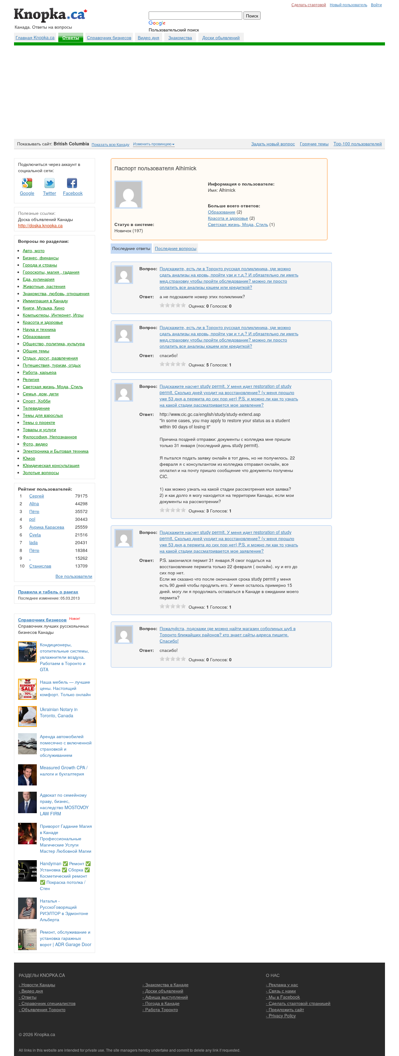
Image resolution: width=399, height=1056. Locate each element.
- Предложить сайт (285, 1009)
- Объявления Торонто (42, 1009)
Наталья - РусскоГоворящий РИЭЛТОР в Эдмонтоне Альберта (64, 910)
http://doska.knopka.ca (40, 225)
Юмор (29, 458)
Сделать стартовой (308, 4)
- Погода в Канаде (161, 1003)
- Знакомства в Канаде (165, 984)
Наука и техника (39, 329)
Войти (376, 4)
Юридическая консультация (51, 465)
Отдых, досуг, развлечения (50, 358)
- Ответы (27, 997)
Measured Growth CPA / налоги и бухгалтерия (64, 770)
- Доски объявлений (162, 991)
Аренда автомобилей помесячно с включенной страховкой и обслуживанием (66, 745)
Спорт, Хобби (36, 401)
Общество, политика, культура (54, 343)
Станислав (40, 566)
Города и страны (40, 265)
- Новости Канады (37, 984)
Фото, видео (35, 444)
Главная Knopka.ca (35, 37)
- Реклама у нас (282, 984)
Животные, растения (44, 286)
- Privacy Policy (281, 1015)
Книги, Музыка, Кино (44, 307)
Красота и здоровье (43, 322)
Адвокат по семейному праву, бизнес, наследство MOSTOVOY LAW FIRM (64, 804)
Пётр (34, 511)
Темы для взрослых (43, 415)
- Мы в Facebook (283, 997)
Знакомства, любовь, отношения (56, 293)
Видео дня (148, 37)
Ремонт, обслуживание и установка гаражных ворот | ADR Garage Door (65, 938)
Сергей (36, 496)
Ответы (70, 37)
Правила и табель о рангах (48, 591)
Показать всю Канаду (110, 144)
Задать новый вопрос (273, 143)
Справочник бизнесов (109, 37)
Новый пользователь (348, 4)
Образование (36, 336)
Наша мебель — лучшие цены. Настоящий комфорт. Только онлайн (65, 688)
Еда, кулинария (39, 279)
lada (33, 542)
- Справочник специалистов (47, 1003)
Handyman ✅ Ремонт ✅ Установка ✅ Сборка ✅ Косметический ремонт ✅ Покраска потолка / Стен (65, 875)
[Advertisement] (199, 92)
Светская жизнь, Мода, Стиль (53, 386)
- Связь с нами (281, 991)
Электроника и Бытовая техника (56, 451)
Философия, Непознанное (50, 436)
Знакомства (180, 37)
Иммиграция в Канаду (45, 300)
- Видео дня (31, 991)
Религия (31, 379)
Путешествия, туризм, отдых (52, 365)
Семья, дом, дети (41, 393)
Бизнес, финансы (41, 257)
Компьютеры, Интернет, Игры (53, 315)
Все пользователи (73, 576)
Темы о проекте (39, 422)
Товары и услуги (39, 429)
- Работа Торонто (160, 1009)
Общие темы (36, 350)
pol (32, 519)
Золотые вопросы (41, 472)
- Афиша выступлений (165, 997)
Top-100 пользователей (358, 143)
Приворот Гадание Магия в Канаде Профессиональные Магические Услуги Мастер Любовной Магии (66, 838)
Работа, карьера (39, 372)
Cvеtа (35, 534)
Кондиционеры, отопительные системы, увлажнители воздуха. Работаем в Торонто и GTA (64, 656)
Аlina (34, 503)
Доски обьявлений (221, 37)
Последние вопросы (175, 248)
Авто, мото (34, 250)
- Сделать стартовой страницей (298, 1003)
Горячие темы (314, 143)
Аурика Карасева (46, 527)
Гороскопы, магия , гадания (51, 272)
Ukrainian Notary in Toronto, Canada (59, 712)
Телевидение (36, 408)
